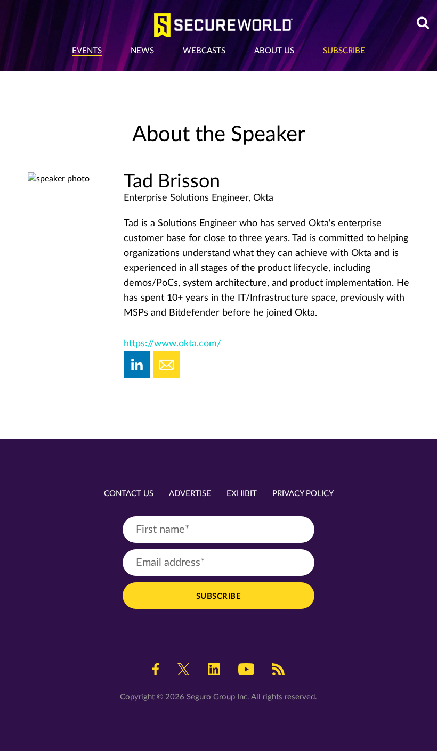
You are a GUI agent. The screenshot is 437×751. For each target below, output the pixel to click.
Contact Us (128, 494)
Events (87, 51)
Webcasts (204, 51)
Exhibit (241, 494)
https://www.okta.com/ (172, 344)
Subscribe (344, 51)
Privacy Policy (303, 494)
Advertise (190, 494)
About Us (274, 51)
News (142, 51)
